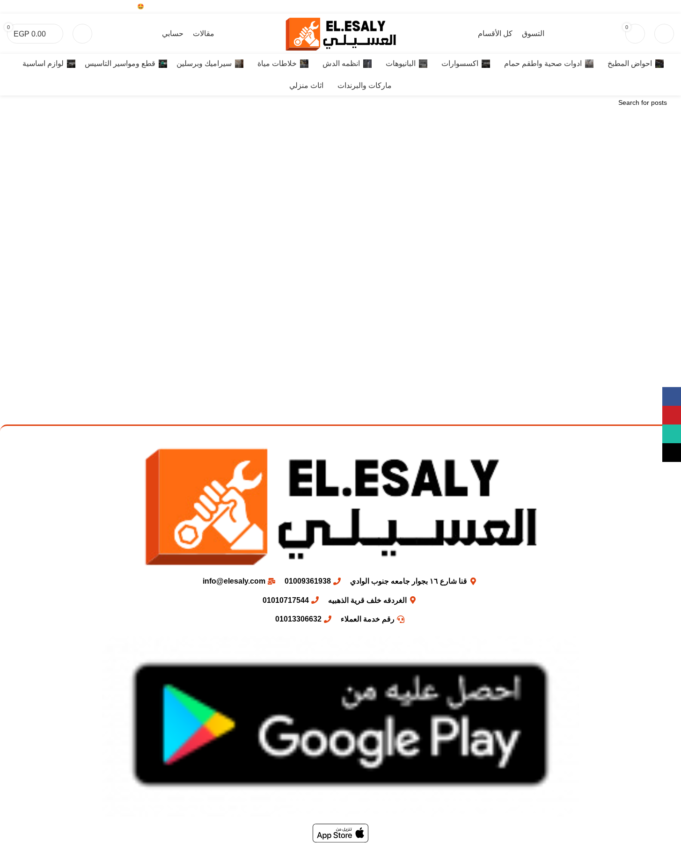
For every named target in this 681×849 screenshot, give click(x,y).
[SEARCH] (18, 102)
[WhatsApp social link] (644, 7)
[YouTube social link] (656, 7)
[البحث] (664, 33)
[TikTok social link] (632, 7)
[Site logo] (341, 33)
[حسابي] (82, 33)
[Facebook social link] (668, 7)
